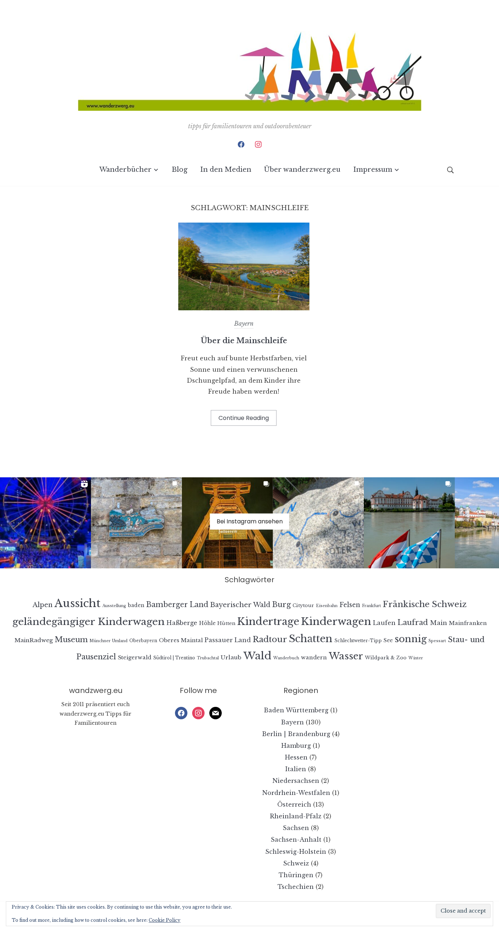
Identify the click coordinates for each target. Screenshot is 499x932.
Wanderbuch (286, 658)
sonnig (411, 639)
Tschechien (296, 886)
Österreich (294, 804)
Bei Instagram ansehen (250, 521)
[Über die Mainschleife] (243, 308)
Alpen (43, 605)
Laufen (384, 622)
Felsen (349, 605)
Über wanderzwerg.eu (302, 170)
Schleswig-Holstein (295, 851)
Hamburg (296, 745)
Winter (415, 658)
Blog (179, 170)
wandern (314, 657)
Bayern (244, 323)
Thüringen (296, 875)
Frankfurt (371, 605)
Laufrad (412, 622)
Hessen (296, 757)
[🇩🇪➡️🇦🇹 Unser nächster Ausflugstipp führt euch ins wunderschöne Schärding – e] (409, 522)
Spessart (437, 641)
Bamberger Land (177, 604)
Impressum (372, 170)
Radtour (270, 639)
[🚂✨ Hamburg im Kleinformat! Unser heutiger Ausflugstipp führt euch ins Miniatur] (45, 522)
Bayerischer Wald (240, 605)
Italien (295, 769)
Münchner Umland (108, 641)
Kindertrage (268, 621)
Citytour (303, 605)
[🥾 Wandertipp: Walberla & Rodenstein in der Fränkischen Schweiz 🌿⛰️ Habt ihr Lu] (136, 522)
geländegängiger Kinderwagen (88, 621)
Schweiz (296, 863)
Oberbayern (143, 640)
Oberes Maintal (181, 640)
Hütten (226, 623)
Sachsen (296, 827)
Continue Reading (243, 418)
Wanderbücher (125, 170)
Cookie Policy (164, 920)
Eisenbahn (327, 605)
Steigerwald (134, 657)
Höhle (207, 623)
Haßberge (182, 622)
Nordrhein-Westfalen (296, 792)
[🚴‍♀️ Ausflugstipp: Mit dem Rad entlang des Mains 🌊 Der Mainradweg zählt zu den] (318, 522)
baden (136, 605)
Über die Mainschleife (244, 340)
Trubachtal (208, 658)
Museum (71, 639)
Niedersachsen (296, 780)
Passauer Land (228, 640)
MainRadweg (34, 640)
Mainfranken (468, 623)
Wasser (346, 656)
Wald (257, 655)
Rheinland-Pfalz (295, 816)
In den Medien (225, 170)
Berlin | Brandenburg (296, 734)
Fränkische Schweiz (425, 604)
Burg (281, 604)
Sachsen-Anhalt (296, 839)
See (388, 640)
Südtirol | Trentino (174, 657)
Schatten (310, 639)
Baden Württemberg (296, 710)
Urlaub (231, 657)
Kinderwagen (336, 621)
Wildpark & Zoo (386, 657)
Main (438, 623)
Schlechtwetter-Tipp (358, 640)
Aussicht (77, 603)
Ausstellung (114, 605)
